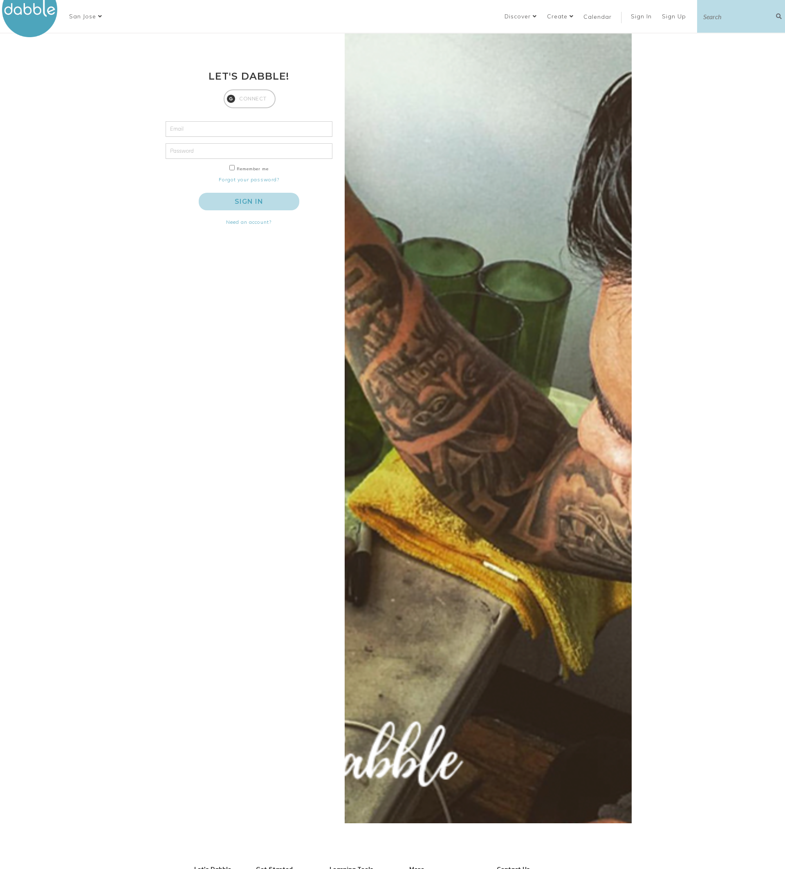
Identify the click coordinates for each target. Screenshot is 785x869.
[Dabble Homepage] (32, 18)
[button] (85, 16)
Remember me (253, 169)
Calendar (597, 16)
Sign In (642, 16)
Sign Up (675, 16)
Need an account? (248, 222)
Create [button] (558, 16)
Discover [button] (519, 16)
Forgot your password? (249, 179)
